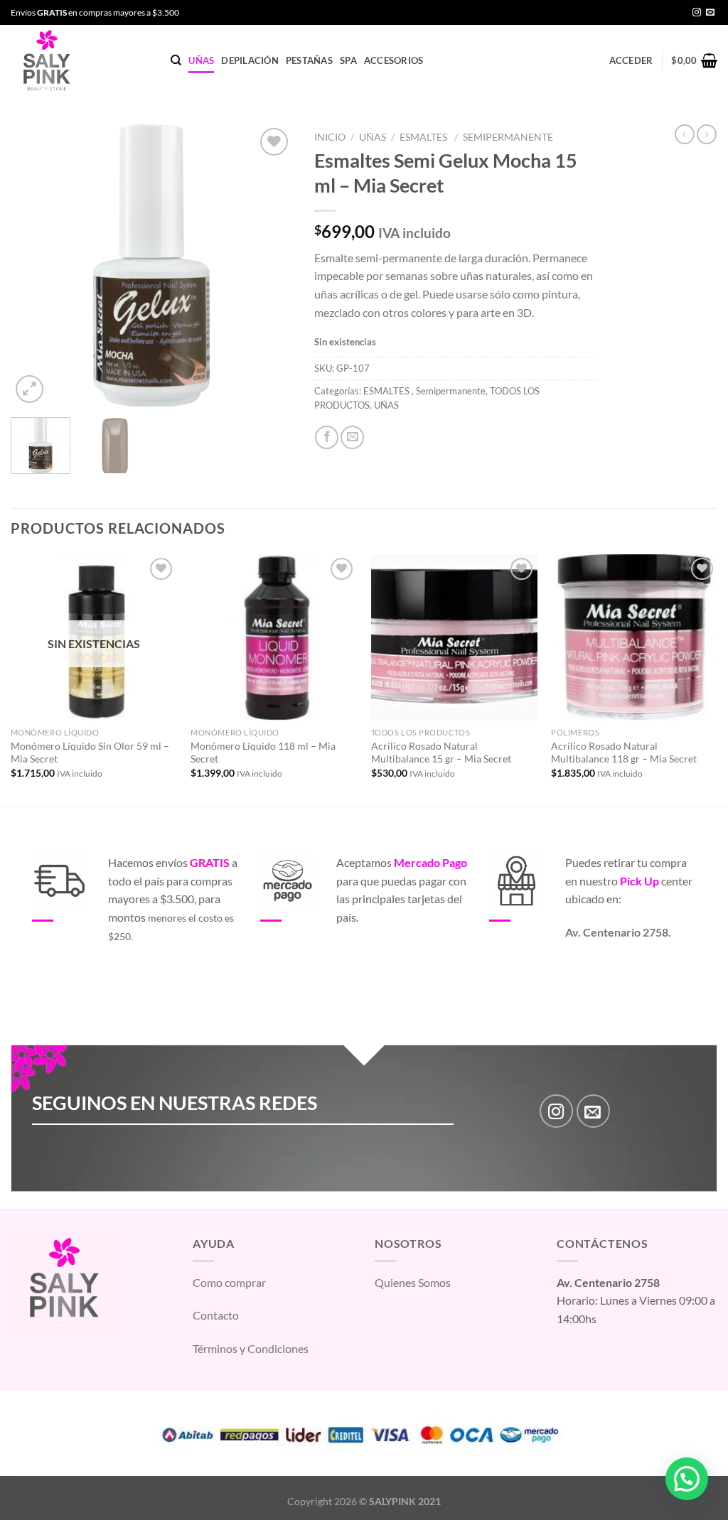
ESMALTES (424, 137)
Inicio (330, 137)
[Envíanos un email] (710, 13)
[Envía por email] (352, 437)
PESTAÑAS (309, 60)
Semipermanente (508, 137)
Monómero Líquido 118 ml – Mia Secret (263, 752)
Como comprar (229, 1282)
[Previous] (34, 265)
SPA (348, 60)
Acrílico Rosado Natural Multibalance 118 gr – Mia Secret (624, 752)
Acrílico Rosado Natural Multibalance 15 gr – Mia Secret (441, 752)
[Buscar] (176, 60)
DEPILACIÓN (250, 60)
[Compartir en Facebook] (326, 437)
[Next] (269, 265)
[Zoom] (29, 389)
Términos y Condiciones (251, 1348)
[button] (686, 1478)
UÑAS (201, 60)
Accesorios (394, 60)
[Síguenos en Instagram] (696, 13)
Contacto (216, 1315)
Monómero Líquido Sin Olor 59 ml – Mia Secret (90, 752)
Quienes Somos (413, 1282)
